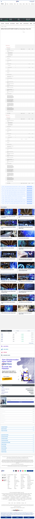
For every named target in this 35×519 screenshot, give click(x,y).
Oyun (28, 474)
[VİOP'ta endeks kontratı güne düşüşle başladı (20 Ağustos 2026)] (9, 287)
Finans (9, 477)
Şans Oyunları (16, 485)
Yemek (8, 478)
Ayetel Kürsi (29, 487)
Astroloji (15, 477)
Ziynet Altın (29, 495)
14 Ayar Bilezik (7, 496)
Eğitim (9, 484)
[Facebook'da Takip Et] (13, 471)
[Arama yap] (30, 1)
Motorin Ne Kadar (4, 430)
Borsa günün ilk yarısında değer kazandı (7, 269)
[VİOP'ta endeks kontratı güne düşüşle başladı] (9, 308)
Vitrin (15, 478)
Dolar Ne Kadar (4, 444)
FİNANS (2, 3)
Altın (17, 3)
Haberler (9, 476)
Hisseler (21, 23)
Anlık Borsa (11, 3)
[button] (1, 1)
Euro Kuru (22, 484)
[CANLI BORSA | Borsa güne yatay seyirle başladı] (9, 277)
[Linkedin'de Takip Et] (20, 471)
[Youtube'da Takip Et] (23, 471)
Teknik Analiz (7, 23)
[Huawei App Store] (4, 480)
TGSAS (2, 337)
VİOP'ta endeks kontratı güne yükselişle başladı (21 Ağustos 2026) (25, 270)
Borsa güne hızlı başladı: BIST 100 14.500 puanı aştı (26, 217)
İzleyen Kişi (31, 387)
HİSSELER (5, 352)
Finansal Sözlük (23, 477)
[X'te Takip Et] (16, 471)
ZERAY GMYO (2, 393)
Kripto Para (22, 480)
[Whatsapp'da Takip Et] (25, 471)
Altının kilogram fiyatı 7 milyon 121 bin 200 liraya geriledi (8, 217)
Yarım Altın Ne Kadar (5, 440)
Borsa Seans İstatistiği (24, 474)
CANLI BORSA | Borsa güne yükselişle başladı (26, 281)
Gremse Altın (24, 495)
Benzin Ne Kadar (4, 428)
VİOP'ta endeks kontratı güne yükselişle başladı (7, 248)
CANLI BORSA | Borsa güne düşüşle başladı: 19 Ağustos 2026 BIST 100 (26, 292)
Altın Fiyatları (23, 481)
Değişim (31, 23)
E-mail (15, 484)
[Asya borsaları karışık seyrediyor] (26, 233)
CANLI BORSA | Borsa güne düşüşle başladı (25, 302)
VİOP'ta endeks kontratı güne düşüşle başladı (8, 312)
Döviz (15, 3)
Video (8, 487)
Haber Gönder (30, 470)
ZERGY (2, 334)
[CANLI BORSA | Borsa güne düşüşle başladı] (26, 297)
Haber (27, 3)
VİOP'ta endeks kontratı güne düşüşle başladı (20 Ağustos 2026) (8, 292)
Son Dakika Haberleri (11, 474)
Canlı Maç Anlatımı (16, 481)
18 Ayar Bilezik (13, 496)
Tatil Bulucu (29, 478)
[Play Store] (4, 475)
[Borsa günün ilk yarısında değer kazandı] (9, 265)
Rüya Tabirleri (23, 485)
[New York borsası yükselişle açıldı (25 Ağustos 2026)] (9, 223)
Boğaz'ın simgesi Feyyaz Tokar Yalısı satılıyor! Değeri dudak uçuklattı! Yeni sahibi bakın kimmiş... (16, 494)
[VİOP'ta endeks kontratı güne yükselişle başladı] (9, 243)
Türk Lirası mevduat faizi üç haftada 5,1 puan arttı (17, 492)
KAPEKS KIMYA (3, 390)
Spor (8, 485)
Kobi (14, 487)
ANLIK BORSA (5, 346)
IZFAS (2, 339)
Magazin (9, 481)
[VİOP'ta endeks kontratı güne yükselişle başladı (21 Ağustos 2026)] (26, 265)
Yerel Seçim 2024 (11, 495)
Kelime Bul (28, 476)
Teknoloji (15, 474)
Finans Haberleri (5, 495)
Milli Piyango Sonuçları (30, 480)
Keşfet (21, 488)
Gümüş (20, 3)
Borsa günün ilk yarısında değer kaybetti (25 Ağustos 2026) (26, 228)
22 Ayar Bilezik (18, 496)
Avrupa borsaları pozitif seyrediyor (6, 238)
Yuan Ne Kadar (4, 449)
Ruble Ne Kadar (4, 451)
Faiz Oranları (23, 500)
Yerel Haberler (10, 488)
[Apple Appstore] (4, 478)
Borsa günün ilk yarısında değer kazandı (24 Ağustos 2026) (26, 248)
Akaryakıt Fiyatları (4, 426)
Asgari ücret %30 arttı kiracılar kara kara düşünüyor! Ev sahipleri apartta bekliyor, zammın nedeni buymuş (17, 493)
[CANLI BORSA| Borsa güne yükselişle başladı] (9, 254)
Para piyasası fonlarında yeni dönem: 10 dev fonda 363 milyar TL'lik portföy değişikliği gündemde (26, 259)
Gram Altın (16, 495)
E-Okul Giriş (29, 481)
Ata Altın (20, 495)
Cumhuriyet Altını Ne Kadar (6, 442)
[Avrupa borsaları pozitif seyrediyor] (9, 233)
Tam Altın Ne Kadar (5, 438)
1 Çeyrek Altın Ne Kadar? (25, 496)
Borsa (7, 3)
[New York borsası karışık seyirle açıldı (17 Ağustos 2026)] (26, 308)
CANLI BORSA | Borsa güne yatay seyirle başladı (8, 281)
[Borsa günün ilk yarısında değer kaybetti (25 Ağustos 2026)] (26, 223)
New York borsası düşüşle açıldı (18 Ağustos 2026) (8, 303)
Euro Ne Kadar (4, 446)
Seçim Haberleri (16, 480)
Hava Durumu (23, 487)
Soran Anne (28, 477)
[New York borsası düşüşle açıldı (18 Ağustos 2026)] (9, 297)
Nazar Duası (29, 488)
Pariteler (19, 500)
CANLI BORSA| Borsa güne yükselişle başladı (8, 258)
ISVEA (2, 341)
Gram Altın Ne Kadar (5, 436)
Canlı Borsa (2, 23)
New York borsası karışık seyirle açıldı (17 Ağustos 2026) (25, 313)
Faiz (29, 3)
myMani (15, 488)
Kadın (8, 480)
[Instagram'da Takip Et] (18, 471)
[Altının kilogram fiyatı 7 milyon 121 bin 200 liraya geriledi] (9, 212)
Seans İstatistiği (12, 23)
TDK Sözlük (28, 485)
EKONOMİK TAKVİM (6, 355)
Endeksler (17, 23)
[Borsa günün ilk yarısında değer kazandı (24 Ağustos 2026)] (26, 243)
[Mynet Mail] (33, 1)
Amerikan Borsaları (26, 23)
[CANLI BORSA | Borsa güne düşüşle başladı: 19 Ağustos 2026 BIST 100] (26, 287)
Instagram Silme (29, 484)
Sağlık (15, 476)
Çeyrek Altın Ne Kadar (5, 434)
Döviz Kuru (14, 500)
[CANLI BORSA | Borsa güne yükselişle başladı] (26, 277)
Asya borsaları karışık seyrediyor (24, 238)
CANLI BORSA (5, 349)
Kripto (24, 3)
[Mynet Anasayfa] (17, 1)
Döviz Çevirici (4, 406)
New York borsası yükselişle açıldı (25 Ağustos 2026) (8, 228)
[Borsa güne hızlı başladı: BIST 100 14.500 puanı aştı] (26, 212)
